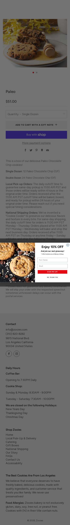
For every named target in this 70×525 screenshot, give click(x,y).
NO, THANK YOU (52, 277)
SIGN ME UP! (52, 272)
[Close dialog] (67, 245)
